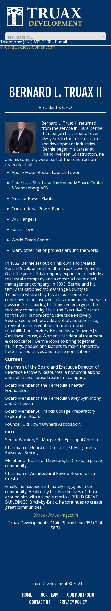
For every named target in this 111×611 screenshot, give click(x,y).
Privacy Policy (73, 602)
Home (27, 595)
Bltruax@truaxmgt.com (55, 515)
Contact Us (40, 602)
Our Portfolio (80, 595)
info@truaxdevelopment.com (28, 47)
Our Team (49, 595)
